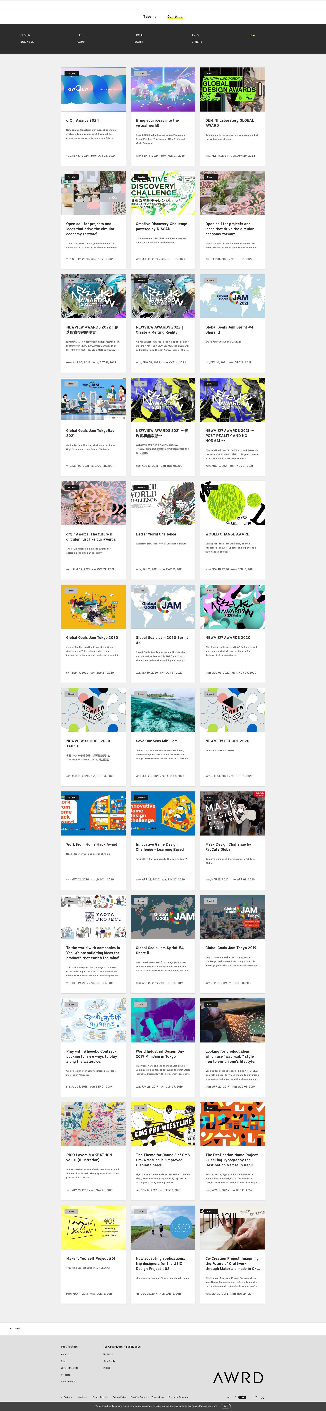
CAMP (81, 42)
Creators (65, 1375)
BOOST (138, 42)
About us (65, 1354)
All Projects (66, 1397)
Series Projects (69, 1381)
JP (228, 1397)
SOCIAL (139, 35)
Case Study (109, 1361)
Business (108, 1354)
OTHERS (197, 42)
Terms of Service (100, 1397)
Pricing (106, 1368)
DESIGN (25, 35)
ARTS (195, 35)
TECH (81, 35)
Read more (211, 1406)
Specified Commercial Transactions (147, 1397)
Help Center (82, 1397)
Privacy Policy (119, 1397)
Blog (63, 1361)
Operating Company (178, 1397)
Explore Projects (69, 1368)
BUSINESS (27, 42)
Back (18, 1328)
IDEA (252, 35)
